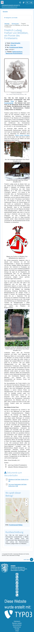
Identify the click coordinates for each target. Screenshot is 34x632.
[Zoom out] (26, 502)
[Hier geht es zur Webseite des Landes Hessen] (2, 2)
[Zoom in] (26, 500)
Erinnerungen (15, 23)
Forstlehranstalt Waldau (16, 47)
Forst (12, 101)
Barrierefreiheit (17, 625)
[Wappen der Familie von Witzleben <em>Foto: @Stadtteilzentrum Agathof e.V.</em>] (17, 224)
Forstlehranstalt (8, 103)
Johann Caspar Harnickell (22, 135)
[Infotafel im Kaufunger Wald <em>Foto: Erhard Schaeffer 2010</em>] (17, 163)
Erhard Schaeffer (15, 43)
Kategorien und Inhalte (11, 17)
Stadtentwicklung (17, 51)
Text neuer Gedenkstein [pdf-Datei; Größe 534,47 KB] (17, 485)
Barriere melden (17, 623)
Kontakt (17, 629)
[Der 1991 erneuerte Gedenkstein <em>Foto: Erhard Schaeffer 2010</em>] (17, 142)
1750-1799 (13, 45)
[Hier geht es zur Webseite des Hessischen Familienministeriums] (17, 564)
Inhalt (17, 631)
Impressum (17, 621)
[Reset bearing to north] (26, 505)
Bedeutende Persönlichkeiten (14, 53)
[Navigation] (31, 2)
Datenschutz (17, 627)
